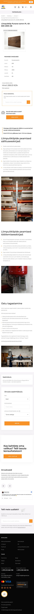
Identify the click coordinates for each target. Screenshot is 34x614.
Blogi (16, 558)
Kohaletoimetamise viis (11, 411)
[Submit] (30, 521)
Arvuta (17, 423)
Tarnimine (4, 558)
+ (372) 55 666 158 (7, 570)
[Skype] (10, 588)
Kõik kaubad (21, 549)
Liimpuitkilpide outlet (23, 546)
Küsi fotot (14, 117)
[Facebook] (5, 588)
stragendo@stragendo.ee (22, 575)
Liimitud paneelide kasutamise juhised (11, 341)
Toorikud (3, 546)
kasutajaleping (22, 527)
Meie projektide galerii (7, 602)
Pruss (2, 549)
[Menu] (31, 7)
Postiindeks (8, 403)
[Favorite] (15, 7)
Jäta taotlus (12, 456)
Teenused (17, 563)
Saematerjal (21, 541)
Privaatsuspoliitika (6, 604)
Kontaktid (17, 560)
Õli (18, 544)
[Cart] (22, 7)
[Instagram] (2, 588)
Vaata (31, 1)
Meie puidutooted (6, 541)
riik (5, 395)
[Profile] (19, 7)
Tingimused (4, 607)
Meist (2, 563)
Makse (3, 560)
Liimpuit (3, 544)
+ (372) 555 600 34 (22, 570)
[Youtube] (7, 588)
